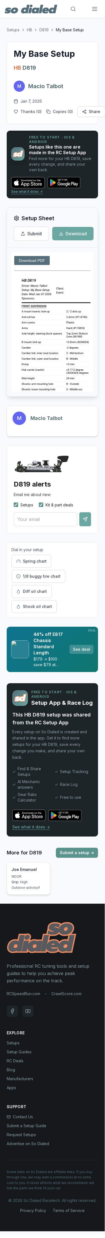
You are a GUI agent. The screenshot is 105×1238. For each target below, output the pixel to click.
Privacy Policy (33, 1210)
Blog (11, 1069)
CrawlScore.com (66, 993)
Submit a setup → (77, 852)
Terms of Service (69, 1210)
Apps (11, 1087)
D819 (44, 29)
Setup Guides (19, 1051)
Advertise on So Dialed (28, 1143)
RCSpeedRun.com (23, 993)
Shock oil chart (37, 606)
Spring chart (35, 561)
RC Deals (15, 1060)
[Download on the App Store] (28, 182)
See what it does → (27, 191)
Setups (13, 29)
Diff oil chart (35, 591)
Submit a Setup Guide (26, 1125)
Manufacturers (20, 1078)
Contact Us (23, 1116)
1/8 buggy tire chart (42, 576)
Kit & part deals (59, 504)
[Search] (73, 9)
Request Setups (21, 1134)
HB (29, 29)
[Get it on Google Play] (66, 182)
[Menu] (94, 9)
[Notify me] (85, 519)
